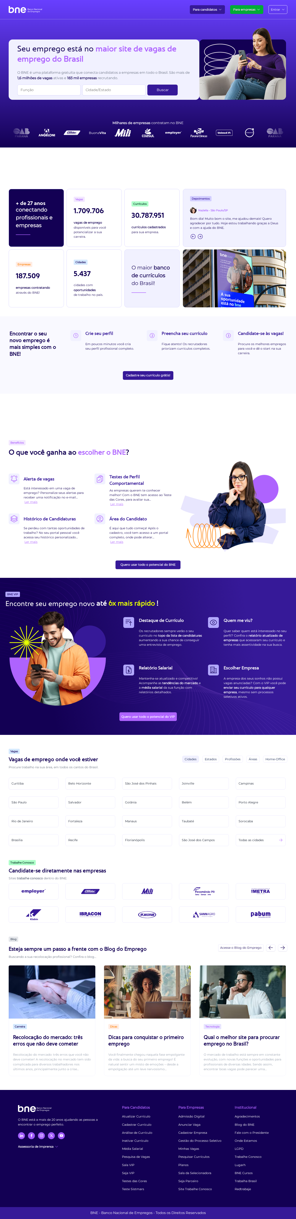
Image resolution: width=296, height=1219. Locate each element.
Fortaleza (75, 821)
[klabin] (34, 914)
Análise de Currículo (137, 1133)
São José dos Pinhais (140, 783)
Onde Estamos (246, 1141)
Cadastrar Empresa (192, 1133)
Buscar (163, 90)
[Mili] (147, 891)
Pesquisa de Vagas (136, 1157)
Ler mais (30, 502)
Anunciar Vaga (189, 1125)
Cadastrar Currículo (136, 1125)
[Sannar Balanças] (204, 914)
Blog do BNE (244, 1125)
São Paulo (19, 802)
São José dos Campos (198, 840)
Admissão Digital (191, 1116)
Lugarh (240, 1165)
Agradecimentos (247, 1116)
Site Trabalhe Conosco (195, 1189)
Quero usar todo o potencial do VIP (148, 717)
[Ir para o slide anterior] (270, 947)
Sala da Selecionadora (194, 1173)
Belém (187, 802)
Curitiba (17, 783)
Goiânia (131, 802)
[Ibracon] (90, 914)
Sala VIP (128, 1165)
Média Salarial (132, 1149)
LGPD (239, 1149)
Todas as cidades (251, 840)
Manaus (131, 821)
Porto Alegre (248, 802)
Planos (183, 1165)
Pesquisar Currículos (194, 1157)
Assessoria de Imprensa (36, 1147)
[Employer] (34, 891)
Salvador (74, 802)
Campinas (246, 783)
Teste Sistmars (133, 1189)
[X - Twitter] (51, 1135)
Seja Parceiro (188, 1181)
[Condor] (90, 891)
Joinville (188, 783)
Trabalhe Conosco (248, 1157)
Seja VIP (128, 1173)
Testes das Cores (134, 1181)
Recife (73, 840)
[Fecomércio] (204, 891)
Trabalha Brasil (246, 1181)
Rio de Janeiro (22, 821)
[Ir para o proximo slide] (282, 947)
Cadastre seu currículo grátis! (148, 375)
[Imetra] (261, 891)
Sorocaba (246, 821)
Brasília (17, 840)
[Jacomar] (147, 914)
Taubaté (188, 821)
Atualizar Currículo (136, 1116)
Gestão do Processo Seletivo (199, 1141)
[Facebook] (31, 1135)
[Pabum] (261, 914)
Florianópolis (135, 840)
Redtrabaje (243, 1189)
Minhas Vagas (188, 1149)
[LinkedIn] (21, 1135)
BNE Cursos (244, 1173)
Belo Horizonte (79, 783)
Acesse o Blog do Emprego (241, 948)
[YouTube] (61, 1135)
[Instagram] (41, 1135)
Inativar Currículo (135, 1141)
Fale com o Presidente (252, 1133)
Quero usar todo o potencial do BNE (148, 565)
